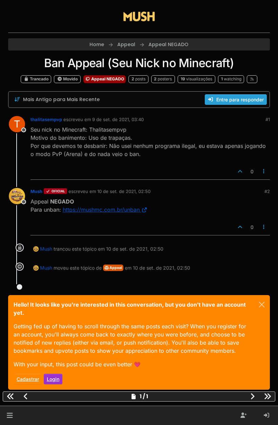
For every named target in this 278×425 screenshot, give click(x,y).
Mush (36, 191)
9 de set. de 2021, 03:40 (118, 119)
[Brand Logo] (139, 16)
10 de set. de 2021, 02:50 (124, 191)
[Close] (262, 304)
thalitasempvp (46, 119)
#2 (267, 191)
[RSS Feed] (252, 79)
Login (53, 379)
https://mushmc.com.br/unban (101, 209)
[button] (10, 415)
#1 (267, 119)
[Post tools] (264, 171)
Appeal (115, 268)
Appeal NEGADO (107, 78)
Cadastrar (28, 379)
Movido (70, 78)
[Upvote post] (240, 171)
